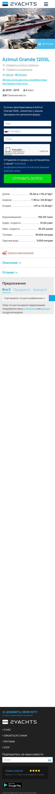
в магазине (29, 308)
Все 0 (6, 289)
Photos (48, 44)
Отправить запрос (27, 178)
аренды (45, 308)
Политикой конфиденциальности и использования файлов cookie (26, 167)
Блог (7, 747)
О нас (7, 729)
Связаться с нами (15, 735)
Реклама (9, 741)
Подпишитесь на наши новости (22, 754)
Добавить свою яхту (21, 712)
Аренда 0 (40, 290)
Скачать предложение (20, 253)
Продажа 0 (22, 290)
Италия (22, 74)
